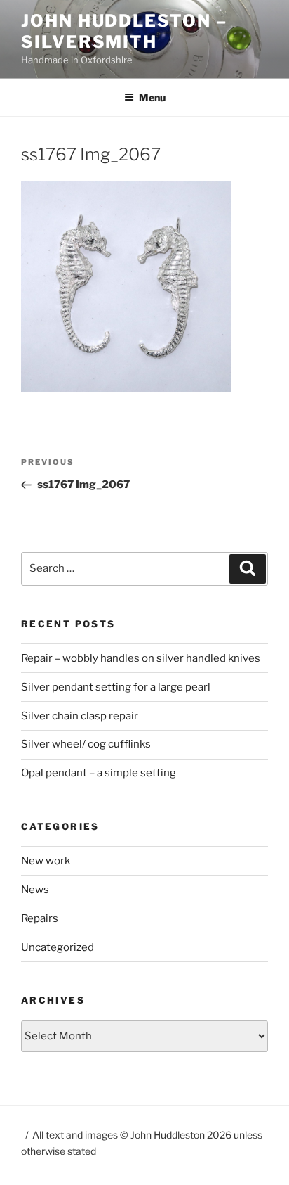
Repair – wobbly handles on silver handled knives (140, 658)
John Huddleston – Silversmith (124, 31)
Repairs (39, 918)
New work (45, 860)
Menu (152, 97)
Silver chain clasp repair (79, 716)
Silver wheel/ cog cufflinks (86, 744)
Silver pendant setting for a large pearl (115, 687)
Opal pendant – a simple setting (98, 773)
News (35, 889)
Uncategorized (57, 947)
